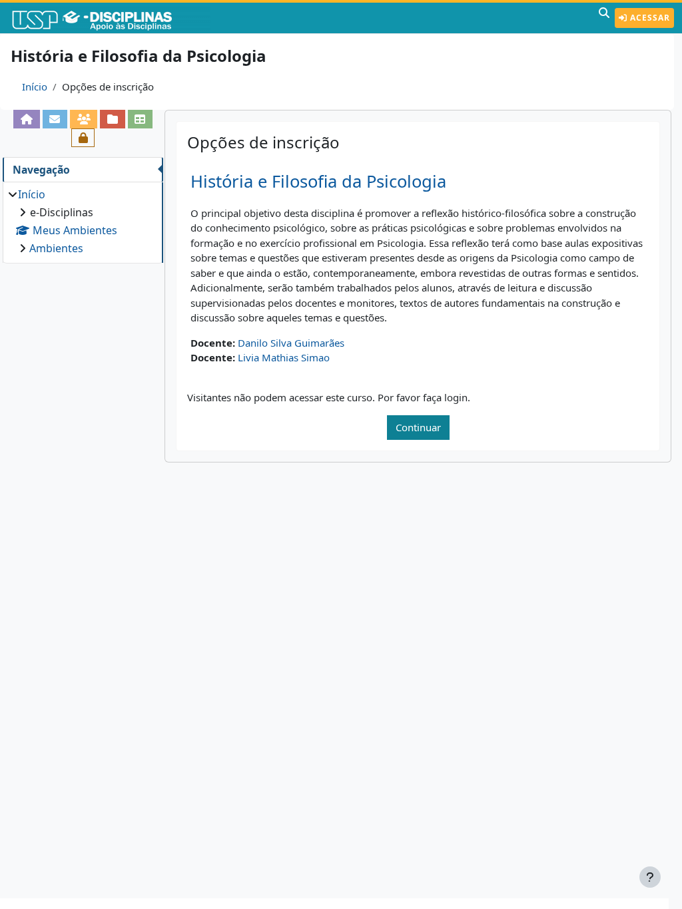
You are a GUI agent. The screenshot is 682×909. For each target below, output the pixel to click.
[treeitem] (82, 221)
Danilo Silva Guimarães (291, 342)
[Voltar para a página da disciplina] (26, 119)
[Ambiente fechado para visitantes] (83, 137)
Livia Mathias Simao (284, 357)
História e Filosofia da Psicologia (318, 181)
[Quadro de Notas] (140, 119)
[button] (604, 18)
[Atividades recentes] (112, 119)
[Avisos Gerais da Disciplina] (55, 119)
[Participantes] (83, 119)
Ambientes (56, 248)
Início (34, 86)
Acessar (648, 17)
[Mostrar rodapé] (650, 877)
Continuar (418, 427)
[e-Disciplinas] (112, 18)
